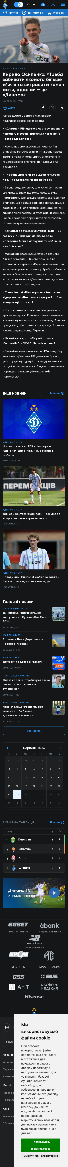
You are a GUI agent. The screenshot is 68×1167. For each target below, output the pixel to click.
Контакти (9, 1116)
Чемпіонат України (16, 675)
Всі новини (34, 731)
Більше (55, 822)
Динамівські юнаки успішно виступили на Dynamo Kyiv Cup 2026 (24, 617)
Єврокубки (10, 1069)
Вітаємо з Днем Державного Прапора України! (23, 641)
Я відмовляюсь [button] (40, 1148)
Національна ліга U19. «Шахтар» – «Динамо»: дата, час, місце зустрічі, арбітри (28, 451)
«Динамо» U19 (14, 68)
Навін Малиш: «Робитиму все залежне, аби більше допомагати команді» (23, 711)
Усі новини (10, 1062)
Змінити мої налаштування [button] (41, 1155)
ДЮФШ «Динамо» (15, 608)
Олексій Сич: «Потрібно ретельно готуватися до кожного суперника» (26, 684)
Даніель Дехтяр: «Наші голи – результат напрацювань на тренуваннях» (31, 516)
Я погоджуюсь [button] (41, 1141)
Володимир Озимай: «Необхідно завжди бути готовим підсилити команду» (31, 579)
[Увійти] (53, 4)
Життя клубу (12, 635)
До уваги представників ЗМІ (22, 661)
